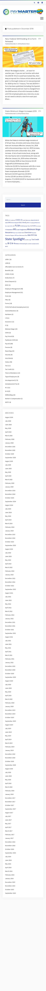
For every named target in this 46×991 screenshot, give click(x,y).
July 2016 (8, 857)
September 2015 (10, 893)
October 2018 (9, 761)
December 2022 (10, 578)
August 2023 (9, 549)
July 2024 (8, 509)
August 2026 (9, 417)
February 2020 (9, 703)
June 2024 (8, 512)
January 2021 (9, 663)
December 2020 (10, 666)
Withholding (9, 395)
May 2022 (8, 604)
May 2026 (8, 428)
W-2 (9, 243)
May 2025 (8, 472)
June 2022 (8, 600)
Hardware (8, 314)
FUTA (34, 226)
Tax (6, 366)
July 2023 (8, 553)
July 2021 (8, 641)
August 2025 (9, 461)
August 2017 (9, 813)
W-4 (13, 243)
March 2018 (8, 787)
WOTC (6, 246)
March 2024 (8, 523)
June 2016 (8, 860)
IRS (14, 229)
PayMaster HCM (10, 340)
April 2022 (8, 608)
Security (7, 355)
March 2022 (8, 611)
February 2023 (9, 571)
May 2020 (8, 692)
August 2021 (9, 637)
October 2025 (9, 454)
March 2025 (8, 479)
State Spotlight (15, 239)
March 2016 (8, 871)
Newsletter (9, 232)
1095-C (7, 259)
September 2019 (10, 721)
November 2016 (10, 846)
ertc (13, 226)
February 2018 (9, 791)
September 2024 (10, 501)
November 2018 (10, 758)
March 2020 (8, 699)
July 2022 (8, 597)
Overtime (27, 232)
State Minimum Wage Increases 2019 (21, 111)
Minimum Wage (33, 229)
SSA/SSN (8, 358)
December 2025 (10, 447)
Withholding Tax (24, 243)
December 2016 (10, 842)
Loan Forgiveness (21, 229)
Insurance (10, 229)
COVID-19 (19, 220)
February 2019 (9, 747)
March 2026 (8, 436)
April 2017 (8, 827)
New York (15, 232)
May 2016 (8, 864)
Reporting (8, 351)
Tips (6, 243)
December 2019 (10, 710)
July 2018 (8, 772)
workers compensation (33, 243)
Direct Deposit (15, 222)
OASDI (19, 232)
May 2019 (8, 736)
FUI (31, 226)
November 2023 (10, 538)
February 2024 (9, 527)
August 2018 (9, 769)
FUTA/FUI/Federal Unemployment (15, 307)
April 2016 (8, 867)
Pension (7, 347)
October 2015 (9, 889)
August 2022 (9, 593)
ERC (11, 226)
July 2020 (8, 684)
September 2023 (10, 545)
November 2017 (10, 802)
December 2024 (10, 490)
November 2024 (10, 494)
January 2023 (9, 575)
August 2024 (9, 505)
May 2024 (8, 516)
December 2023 (10, 534)
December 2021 (10, 622)
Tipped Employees (11, 377)
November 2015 (10, 886)
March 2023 (8, 567)
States (7, 362)
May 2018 (8, 780)
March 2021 (8, 655)
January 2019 (9, 750)
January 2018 (9, 794)
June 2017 (8, 820)
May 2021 (8, 648)
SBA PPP (30, 235)
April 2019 (8, 739)
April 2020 (8, 695)
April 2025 (8, 476)
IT (5, 325)
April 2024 (8, 520)
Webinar (17, 243)
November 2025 (10, 450)
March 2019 (8, 743)
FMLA (28, 226)
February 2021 (9, 659)
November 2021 (10, 626)
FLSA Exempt (23, 226)
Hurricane (38, 226)
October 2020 (9, 673)
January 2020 (9, 706)
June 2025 (8, 469)
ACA (9, 220)
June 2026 (8, 425)
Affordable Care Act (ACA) (13, 267)
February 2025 (9, 483)
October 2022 (9, 586)
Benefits (8, 270)
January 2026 (9, 443)
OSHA (22, 232)
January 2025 (9, 487)
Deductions (8, 278)
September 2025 (10, 458)
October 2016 (9, 849)
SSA (35, 235)
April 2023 (8, 564)
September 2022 (10, 589)
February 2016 (9, 875)
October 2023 (9, 542)
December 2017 (10, 798)
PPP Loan (17, 235)
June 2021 (8, 644)
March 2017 (8, 831)
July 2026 (8, 421)
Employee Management (12, 289)
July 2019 (8, 728)
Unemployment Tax (11, 384)
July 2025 (8, 465)
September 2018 (10, 765)
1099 (6, 263)
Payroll (7, 344)
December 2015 (10, 882)
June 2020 (8, 688)
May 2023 (8, 560)
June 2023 (8, 556)
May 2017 (8, 824)
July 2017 (8, 816)
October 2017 (9, 805)
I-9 (6, 229)
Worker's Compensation (13, 399)
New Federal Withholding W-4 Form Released (23, 57)
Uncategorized (10, 380)
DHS (9, 222)
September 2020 (10, 677)
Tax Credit (35, 239)
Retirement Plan (23, 235)
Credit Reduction (26, 220)
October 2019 (9, 717)
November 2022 (10, 582)
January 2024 (9, 531)
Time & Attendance (11, 373)
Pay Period (8, 336)
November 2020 (10, 670)
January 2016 (9, 878)
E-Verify (24, 222)
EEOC (28, 222)
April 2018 (8, 783)
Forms (7, 303)
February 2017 (9, 835)
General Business (10, 311)
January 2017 (9, 838)
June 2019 (8, 732)
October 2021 (9, 630)
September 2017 (10, 809)
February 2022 (9, 615)
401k (6, 220)
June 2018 (8, 776)
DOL (20, 222)
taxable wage (28, 239)
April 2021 (8, 652)
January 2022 (9, 619)
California (13, 220)
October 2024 (9, 498)
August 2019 (9, 725)
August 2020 (9, 681)
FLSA (17, 225)
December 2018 (10, 754)
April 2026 (8, 432)
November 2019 (10, 714)
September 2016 (10, 853)
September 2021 (10, 633)
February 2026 (9, 439)
